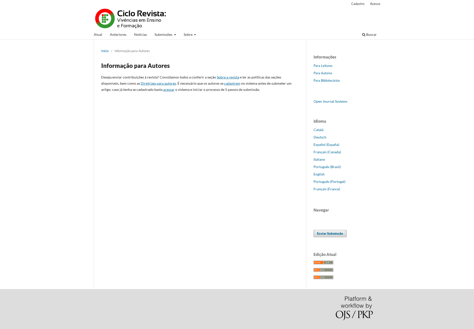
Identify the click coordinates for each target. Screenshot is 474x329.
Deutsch (320, 137)
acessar (169, 89)
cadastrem (232, 83)
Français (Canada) (327, 152)
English (319, 174)
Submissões (164, 34)
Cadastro (357, 4)
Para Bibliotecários (327, 80)
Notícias (140, 34)
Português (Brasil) (327, 167)
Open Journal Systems (330, 101)
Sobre (188, 34)
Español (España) (326, 144)
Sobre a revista (228, 77)
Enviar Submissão (330, 233)
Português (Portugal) (329, 181)
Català (318, 130)
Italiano (319, 159)
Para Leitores (323, 66)
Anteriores (118, 34)
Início (105, 51)
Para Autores (323, 73)
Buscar (371, 34)
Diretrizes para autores (158, 83)
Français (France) (327, 189)
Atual (98, 34)
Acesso (375, 4)
